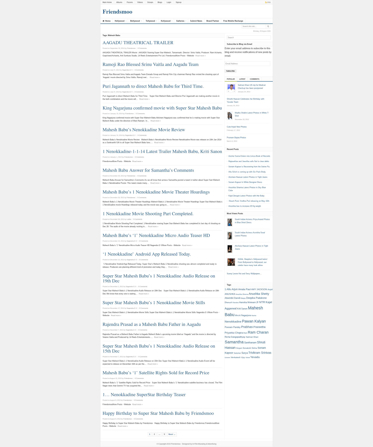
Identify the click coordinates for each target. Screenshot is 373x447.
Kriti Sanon (242, 308)
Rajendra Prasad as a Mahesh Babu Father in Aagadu (152, 324)
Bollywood (135, 21)
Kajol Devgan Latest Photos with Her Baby (246, 196)
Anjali (270, 289)
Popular (231, 79)
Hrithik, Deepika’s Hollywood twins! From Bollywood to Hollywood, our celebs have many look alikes (252, 262)
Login (169, 2)
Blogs (160, 2)
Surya (244, 352)
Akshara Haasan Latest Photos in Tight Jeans (247, 177)
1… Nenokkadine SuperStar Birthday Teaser (144, 394)
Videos (140, 2)
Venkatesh (235, 357)
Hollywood (119, 21)
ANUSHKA (230, 294)
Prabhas (247, 327)
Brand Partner (212, 21)
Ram (245, 333)
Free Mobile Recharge (233, 21)
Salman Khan (252, 337)
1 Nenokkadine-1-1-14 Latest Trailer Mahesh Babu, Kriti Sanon (162, 151)
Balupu (243, 298)
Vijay (243, 357)
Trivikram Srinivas (259, 352)
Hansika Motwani (247, 302)
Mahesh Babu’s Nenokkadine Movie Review (144, 129)
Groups (150, 2)
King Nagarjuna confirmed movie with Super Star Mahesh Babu (162, 108)
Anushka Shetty (259, 293)
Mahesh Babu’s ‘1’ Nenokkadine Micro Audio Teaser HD (156, 235)
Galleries (180, 21)
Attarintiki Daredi (232, 298)
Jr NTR (260, 302)
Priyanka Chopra (234, 332)
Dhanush (228, 302)
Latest (242, 79)
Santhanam (250, 342)
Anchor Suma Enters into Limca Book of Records (249, 156)
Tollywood (150, 21)
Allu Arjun (232, 289)
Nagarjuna (246, 315)
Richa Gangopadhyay (235, 337)
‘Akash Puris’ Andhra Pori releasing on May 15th (248, 201)
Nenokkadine (233, 321)
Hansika (236, 302)
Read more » (200, 56)
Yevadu (255, 357)
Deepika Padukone (256, 298)
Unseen (227, 357)
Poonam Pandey (233, 327)
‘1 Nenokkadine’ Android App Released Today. (147, 254)
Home (107, 21)
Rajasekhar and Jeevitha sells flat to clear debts (248, 161)
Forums (130, 2)
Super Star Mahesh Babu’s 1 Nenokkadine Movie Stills (154, 302)
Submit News (196, 21)
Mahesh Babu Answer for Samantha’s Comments (148, 170)
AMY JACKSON (259, 289)
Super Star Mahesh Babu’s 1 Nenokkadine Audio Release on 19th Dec (159, 278)
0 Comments (142, 48)
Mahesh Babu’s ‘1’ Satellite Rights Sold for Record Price (156, 372)
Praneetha (259, 327)
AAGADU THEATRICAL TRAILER (138, 42)
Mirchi (238, 315)
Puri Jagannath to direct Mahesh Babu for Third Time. (153, 86)
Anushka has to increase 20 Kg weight (244, 206)
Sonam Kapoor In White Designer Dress (245, 182)
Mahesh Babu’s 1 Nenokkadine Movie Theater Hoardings (156, 192)
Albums (119, 2)
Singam (239, 348)
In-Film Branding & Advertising (204, 444)
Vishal (248, 357)
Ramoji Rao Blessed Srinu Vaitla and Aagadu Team (151, 64)
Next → (172, 434)
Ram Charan (258, 332)
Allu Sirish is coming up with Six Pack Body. (247, 172)
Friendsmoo (176, 444)
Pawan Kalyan (254, 321)
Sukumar (237, 353)
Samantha (234, 342)
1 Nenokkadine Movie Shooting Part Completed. (148, 213)
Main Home (107, 2)
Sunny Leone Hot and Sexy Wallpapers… (244, 273)
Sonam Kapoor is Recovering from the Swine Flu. (249, 166)
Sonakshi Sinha (250, 348)
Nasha (253, 315)
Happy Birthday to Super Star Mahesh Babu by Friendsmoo (158, 413)
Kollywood (165, 21)
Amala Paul (244, 289)
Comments (254, 79)
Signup (178, 2)
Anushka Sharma (242, 294)
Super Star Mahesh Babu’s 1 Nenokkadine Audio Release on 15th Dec (159, 348)
